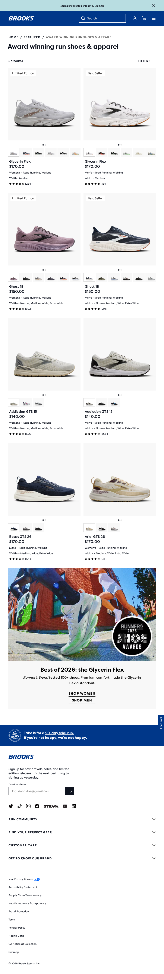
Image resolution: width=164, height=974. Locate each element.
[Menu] (153, 18)
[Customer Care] (82, 845)
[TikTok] (19, 806)
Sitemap (14, 952)
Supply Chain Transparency (25, 895)
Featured (32, 37)
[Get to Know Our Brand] (82, 858)
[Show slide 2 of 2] (45, 145)
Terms (12, 919)
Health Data (16, 935)
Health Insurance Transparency (27, 903)
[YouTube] (65, 806)
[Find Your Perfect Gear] (82, 832)
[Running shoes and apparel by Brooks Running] (21, 18)
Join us (99, 5)
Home (13, 37)
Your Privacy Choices (21, 879)
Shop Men (82, 700)
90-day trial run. (59, 733)
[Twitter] (11, 806)
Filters (144, 61)
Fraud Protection (19, 911)
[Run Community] (82, 819)
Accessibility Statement (23, 887)
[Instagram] (28, 806)
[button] (161, 722)
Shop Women (82, 693)
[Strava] (51, 806)
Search (92, 18)
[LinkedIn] (74, 806)
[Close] (153, 5)
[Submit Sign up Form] (70, 791)
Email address (17, 784)
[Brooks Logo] (82, 757)
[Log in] (134, 18)
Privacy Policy (17, 927)
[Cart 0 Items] (144, 18)
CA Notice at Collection (23, 943)
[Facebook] (37, 806)
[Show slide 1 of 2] (43, 145)
